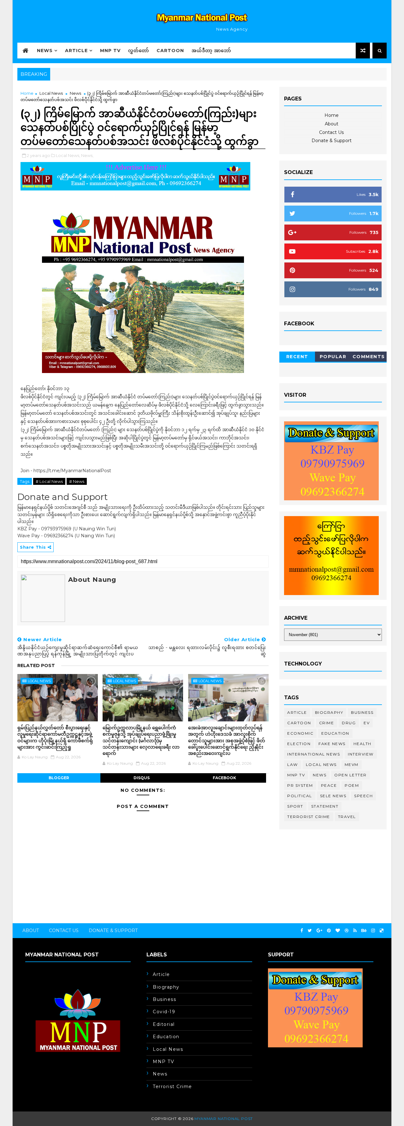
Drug (349, 722)
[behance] (364, 930)
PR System (300, 785)
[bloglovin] (338, 930)
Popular (333, 356)
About (331, 124)
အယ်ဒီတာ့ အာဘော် (211, 50)
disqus (142, 777)
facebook (224, 777)
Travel (347, 816)
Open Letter (350, 775)
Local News (51, 93)
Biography (329, 712)
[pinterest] (328, 930)
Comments (369, 356)
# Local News (49, 481)
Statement (325, 806)
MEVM (352, 764)
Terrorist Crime (308, 816)
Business (362, 712)
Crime (326, 722)
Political (299, 795)
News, (87, 155)
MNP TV (110, 50)
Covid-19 (164, 1012)
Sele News (333, 795)
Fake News (332, 743)
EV (367, 722)
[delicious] (381, 930)
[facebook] (302, 930)
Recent (297, 356)
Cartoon (170, 50)
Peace (329, 785)
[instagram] (373, 930)
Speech (363, 795)
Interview (361, 754)
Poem (352, 785)
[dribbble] (346, 930)
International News (313, 754)
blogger (59, 777)
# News (76, 481)
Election (299, 743)
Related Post (36, 665)
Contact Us (331, 132)
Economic (300, 733)
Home (27, 93)
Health (362, 743)
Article (76, 50)
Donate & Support (332, 140)
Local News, (68, 155)
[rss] (355, 930)
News (45, 50)
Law (292, 764)
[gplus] (319, 930)
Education (335, 733)
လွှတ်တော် (138, 50)
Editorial (164, 1024)
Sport (295, 806)
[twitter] (309, 930)
